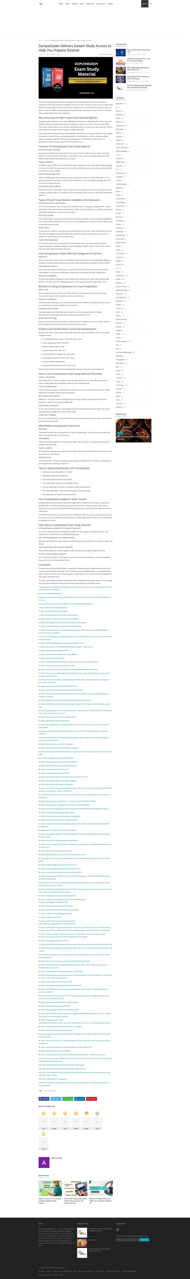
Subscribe (144, 1240)
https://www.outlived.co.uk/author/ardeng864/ (57, 906)
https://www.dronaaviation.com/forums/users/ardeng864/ (61, 626)
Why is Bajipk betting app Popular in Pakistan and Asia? (138, 69)
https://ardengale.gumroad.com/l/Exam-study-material (59, 615)
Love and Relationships (124, 352)
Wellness (119, 407)
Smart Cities (120, 144)
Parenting (90, 4)
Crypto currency (121, 286)
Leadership (119, 232)
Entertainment (121, 297)
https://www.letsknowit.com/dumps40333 (55, 773)
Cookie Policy (90, 1271)
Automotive (120, 275)
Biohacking (119, 188)
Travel (110, 4)
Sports (118, 370)
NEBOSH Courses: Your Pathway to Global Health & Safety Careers (50, 1201)
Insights (118, 261)
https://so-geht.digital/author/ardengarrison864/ (58, 812)
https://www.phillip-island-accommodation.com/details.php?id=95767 (64, 777)
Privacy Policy (100, 1271)
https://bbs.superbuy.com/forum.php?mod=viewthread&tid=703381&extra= (67, 647)
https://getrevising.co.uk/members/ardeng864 (57, 784)
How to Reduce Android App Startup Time (138, 51)
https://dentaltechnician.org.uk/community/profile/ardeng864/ (62, 690)
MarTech (119, 217)
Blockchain (119, 115)
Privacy (118, 250)
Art (117, 268)
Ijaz (128, 63)
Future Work (120, 206)
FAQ (74, 1271)
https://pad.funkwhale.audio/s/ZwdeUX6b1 (55, 1006)
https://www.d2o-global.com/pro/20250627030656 (59, 830)
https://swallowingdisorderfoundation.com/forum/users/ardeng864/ (63, 622)
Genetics (119, 180)
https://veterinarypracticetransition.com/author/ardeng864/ (61, 1026)
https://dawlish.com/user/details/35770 (54, 769)
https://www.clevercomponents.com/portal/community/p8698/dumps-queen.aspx (69, 669)
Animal (118, 272)
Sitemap (54, 1275)
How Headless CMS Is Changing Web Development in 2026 (100, 1230)
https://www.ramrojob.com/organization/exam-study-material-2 (64, 1069)
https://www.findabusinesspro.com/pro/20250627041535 (61, 869)
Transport (119, 378)
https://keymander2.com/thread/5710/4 (55, 651)
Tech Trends (120, 253)
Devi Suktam (92, 1240)
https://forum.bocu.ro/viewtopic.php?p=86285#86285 (59, 840)
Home (61, 4)
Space (118, 191)
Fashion (118, 305)
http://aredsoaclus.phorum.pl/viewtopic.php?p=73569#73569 (62, 971)
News (67, 4)
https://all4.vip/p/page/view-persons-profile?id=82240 (59, 1010)
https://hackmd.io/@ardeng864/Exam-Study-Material (59, 654)
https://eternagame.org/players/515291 (55, 941)
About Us (49, 1271)
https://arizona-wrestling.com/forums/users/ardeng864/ (59, 619)
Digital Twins (120, 162)
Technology (120, 385)
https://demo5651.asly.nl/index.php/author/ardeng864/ (60, 910)
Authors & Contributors (113, 1271)
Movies (118, 396)
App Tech (119, 166)
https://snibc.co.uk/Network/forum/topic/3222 (57, 851)
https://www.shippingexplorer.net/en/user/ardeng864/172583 (62, 643)
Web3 (118, 118)
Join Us (144, 4)
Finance (118, 316)
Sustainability (120, 199)
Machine (118, 392)
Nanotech (119, 136)
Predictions (120, 257)
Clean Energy (120, 202)
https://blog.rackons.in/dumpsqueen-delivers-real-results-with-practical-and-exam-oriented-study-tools (76, 944)
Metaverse (119, 122)
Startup (118, 224)
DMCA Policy (57, 1271)
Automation (120, 129)
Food (117, 312)
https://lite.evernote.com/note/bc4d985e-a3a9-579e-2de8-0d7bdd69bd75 (66, 604)
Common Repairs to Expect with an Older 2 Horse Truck (99, 1250)
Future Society (121, 243)
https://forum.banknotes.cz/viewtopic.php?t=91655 (58, 717)
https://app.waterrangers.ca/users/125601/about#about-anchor (63, 855)
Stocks (118, 374)
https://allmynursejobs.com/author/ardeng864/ (57, 744)
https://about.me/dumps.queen (51, 593)
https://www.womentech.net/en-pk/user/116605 (58, 666)
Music (118, 400)
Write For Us (81, 1271)
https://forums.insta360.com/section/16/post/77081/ (59, 686)
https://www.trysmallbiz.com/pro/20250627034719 (59, 865)
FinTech (118, 213)
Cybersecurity (120, 125)
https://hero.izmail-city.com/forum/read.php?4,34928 (59, 820)
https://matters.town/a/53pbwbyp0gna (53, 607)
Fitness (118, 308)
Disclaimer (42, 1271)
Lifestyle (119, 389)
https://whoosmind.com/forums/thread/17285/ (57, 1030)
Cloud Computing (121, 147)
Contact (61, 1275)
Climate (118, 195)
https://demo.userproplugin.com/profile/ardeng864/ (59, 781)
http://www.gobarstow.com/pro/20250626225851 (58, 896)
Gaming (118, 327)
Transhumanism (121, 184)
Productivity (120, 239)
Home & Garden (121, 341)
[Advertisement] (95, 22)
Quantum (119, 111)
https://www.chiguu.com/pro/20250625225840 (57, 758)
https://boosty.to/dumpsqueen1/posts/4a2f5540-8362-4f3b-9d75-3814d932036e (69, 662)
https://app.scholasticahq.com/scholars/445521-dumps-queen (63, 1065)
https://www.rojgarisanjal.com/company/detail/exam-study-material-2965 (66, 1047)
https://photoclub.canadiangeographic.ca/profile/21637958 (61, 985)
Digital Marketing (121, 290)
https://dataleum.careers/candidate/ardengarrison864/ (60, 1002)
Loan (82, 4)
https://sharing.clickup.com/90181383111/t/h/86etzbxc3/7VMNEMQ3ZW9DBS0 (68, 801)
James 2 (129, 54)
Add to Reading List (106, 54)
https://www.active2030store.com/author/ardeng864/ (59, 748)
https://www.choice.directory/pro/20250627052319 (59, 766)
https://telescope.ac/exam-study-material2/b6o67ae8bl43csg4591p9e (65, 961)
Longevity (119, 177)
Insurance (119, 403)
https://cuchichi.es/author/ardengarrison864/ (56, 913)
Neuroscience (120, 173)
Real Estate (100, 4)
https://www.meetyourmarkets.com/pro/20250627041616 (61, 872)
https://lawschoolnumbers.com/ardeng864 (55, 1051)
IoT (117, 155)
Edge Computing (121, 151)
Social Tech (119, 264)
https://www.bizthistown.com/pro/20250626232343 (59, 762)
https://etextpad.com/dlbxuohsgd (52, 658)
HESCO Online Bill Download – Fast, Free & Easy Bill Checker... (138, 60)
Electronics (119, 294)
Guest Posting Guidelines (129, 1271)
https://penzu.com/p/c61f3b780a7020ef (54, 611)
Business (119, 283)
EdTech (118, 210)
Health (74, 4)
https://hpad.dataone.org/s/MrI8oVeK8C (55, 721)
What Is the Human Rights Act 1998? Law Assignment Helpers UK (100, 1201)
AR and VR (119, 158)
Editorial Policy (67, 1271)
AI (116, 107)
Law (117, 345)
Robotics (119, 133)
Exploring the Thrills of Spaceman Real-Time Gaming (138, 77)
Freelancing (120, 221)
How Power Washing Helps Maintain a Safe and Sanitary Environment (139, 86)
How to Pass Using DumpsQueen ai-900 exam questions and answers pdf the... (75, 1201)
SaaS (117, 367)
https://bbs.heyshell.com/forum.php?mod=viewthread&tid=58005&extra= (66, 700)
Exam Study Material (50, 1091)
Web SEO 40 (130, 90)
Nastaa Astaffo (131, 81)
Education (46, 40)
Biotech (118, 140)
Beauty (118, 279)
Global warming (121, 319)
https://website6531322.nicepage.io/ (54, 1079)
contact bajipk (131, 72)
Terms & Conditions (44, 1275)
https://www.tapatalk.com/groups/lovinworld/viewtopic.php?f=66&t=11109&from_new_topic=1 (73, 1055)
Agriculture (119, 104)
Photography (120, 360)
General (118, 323)
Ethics (118, 246)
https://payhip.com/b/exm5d (51, 917)
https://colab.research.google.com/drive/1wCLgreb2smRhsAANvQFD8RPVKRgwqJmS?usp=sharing (74, 809)
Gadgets (119, 330)
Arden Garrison (56, 1158)
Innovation (119, 228)
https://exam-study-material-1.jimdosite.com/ (56, 982)
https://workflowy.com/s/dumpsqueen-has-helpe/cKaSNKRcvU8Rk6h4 (65, 805)
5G (117, 169)
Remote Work (120, 235)
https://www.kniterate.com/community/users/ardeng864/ (61, 816)
